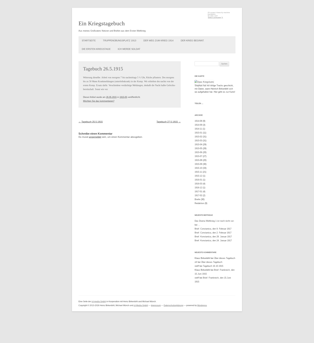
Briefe (197, 199)
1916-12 (198, 187)
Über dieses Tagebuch (224, 258)
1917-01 (198, 191)
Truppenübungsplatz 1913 (119, 40)
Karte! (232, 92)
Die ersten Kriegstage (96, 49)
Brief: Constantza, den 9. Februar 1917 (213, 229)
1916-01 (198, 180)
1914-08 (198, 121)
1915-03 (198, 140)
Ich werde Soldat (129, 49)
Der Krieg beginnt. (192, 40)
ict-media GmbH (99, 301)
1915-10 (198, 168)
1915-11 (198, 172)
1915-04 (198, 144)
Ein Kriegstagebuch (101, 23)
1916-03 (198, 183)
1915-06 (198, 152)
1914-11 (198, 129)
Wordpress (202, 305)
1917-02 (198, 195)
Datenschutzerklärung (173, 305)
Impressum (156, 305)
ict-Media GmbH (141, 305)
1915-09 (198, 164)
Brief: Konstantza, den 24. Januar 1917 (213, 240)
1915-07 (198, 156)
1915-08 (198, 160)
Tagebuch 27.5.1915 (169, 121)
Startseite (89, 40)
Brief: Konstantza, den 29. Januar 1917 (213, 236)
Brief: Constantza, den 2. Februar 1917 (213, 232)
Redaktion (199, 203)
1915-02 (198, 136)
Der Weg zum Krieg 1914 (158, 40)
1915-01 (198, 132)
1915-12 (198, 176)
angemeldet (95, 137)
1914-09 (198, 125)
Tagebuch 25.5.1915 (90, 121)
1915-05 (123, 97)
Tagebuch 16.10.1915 (213, 266)
